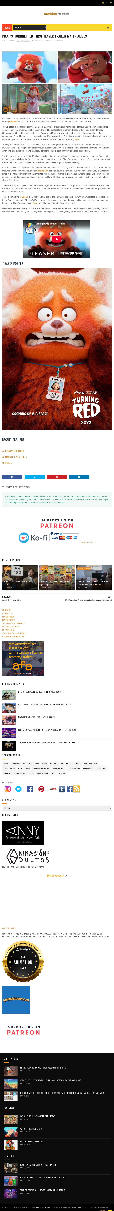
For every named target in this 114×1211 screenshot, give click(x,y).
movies (42, 41)
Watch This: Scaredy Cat (32, 1141)
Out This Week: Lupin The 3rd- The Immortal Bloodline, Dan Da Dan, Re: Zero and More (62, 1092)
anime (6, 763)
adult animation (90, 763)
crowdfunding (19, 773)
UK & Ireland (34, 763)
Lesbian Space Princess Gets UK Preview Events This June (47, 729)
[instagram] (103, 3)
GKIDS (44, 763)
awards (77, 763)
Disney (68, 763)
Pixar (54, 41)
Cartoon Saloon (73, 768)
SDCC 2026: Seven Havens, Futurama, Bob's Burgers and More (50, 1080)
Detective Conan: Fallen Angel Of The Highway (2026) (44, 704)
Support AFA (8, 629)
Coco (76, 139)
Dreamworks (88, 768)
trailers (60, 41)
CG (36, 41)
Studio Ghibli (9, 768)
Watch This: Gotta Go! (31, 1128)
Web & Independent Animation (37, 768)
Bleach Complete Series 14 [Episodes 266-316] (41, 691)
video (66, 41)
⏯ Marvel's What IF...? (14, 457)
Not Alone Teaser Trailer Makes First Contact (43, 1177)
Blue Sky (62, 773)
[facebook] (107, 3)
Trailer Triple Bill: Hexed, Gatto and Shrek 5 (42, 1190)
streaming (16, 763)
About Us (6, 609)
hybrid (7, 569)
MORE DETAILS (88, 542)
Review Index (8, 616)
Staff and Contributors (13, 633)
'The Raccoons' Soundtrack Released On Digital (43, 1067)
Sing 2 (9, 462)
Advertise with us (10, 626)
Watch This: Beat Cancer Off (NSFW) (55, 583)
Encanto (13, 121)
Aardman (7, 773)
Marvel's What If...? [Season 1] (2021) (36, 717)
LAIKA (53, 773)
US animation (58, 768)
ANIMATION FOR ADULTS (44, 1207)
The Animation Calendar (13, 623)
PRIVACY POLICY (77, 1207)
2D (43, 569)
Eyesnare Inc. (66, 1207)
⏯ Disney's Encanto (13, 451)
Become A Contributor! (13, 636)
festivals (54, 763)
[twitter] (111, 3)
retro (31, 773)
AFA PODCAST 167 (10, 928)
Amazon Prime (42, 773)
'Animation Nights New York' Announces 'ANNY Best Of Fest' (47, 742)
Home (7, 27)
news (48, 41)
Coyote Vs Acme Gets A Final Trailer (18, 583)
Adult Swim (101, 768)
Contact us (7, 613)
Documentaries (84, 569)
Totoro (36, 203)
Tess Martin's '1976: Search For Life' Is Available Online (94, 583)
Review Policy (8, 619)
